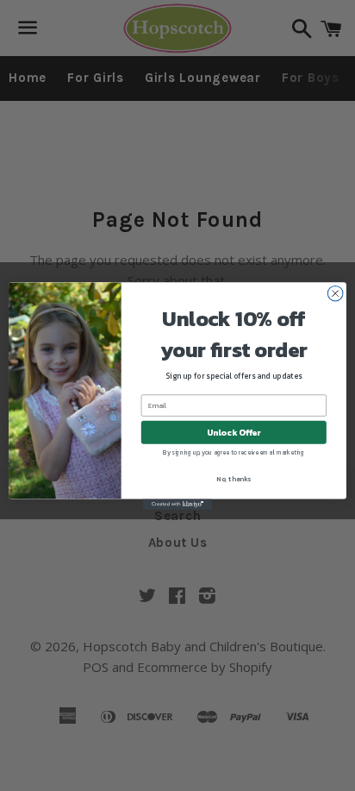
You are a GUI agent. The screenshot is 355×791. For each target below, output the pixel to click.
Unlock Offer (234, 431)
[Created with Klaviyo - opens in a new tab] (177, 504)
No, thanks (233, 478)
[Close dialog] (335, 293)
